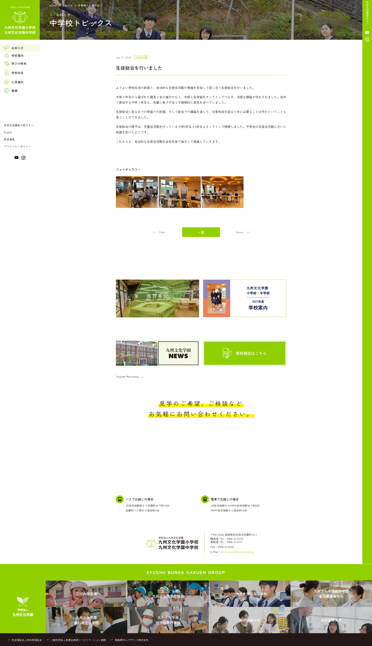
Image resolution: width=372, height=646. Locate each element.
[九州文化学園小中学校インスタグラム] (23, 158)
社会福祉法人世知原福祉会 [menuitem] (27, 640)
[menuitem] (20, 48)
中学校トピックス (89, 5)
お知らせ (67, 5)
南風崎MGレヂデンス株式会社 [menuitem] (131, 640)
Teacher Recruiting (127, 376)
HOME (53, 5)
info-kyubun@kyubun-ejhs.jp (237, 552)
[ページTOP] (367, 642)
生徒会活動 (141, 57)
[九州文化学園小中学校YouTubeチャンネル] (16, 158)
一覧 (201, 232)
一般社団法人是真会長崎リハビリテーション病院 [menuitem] (78, 640)
